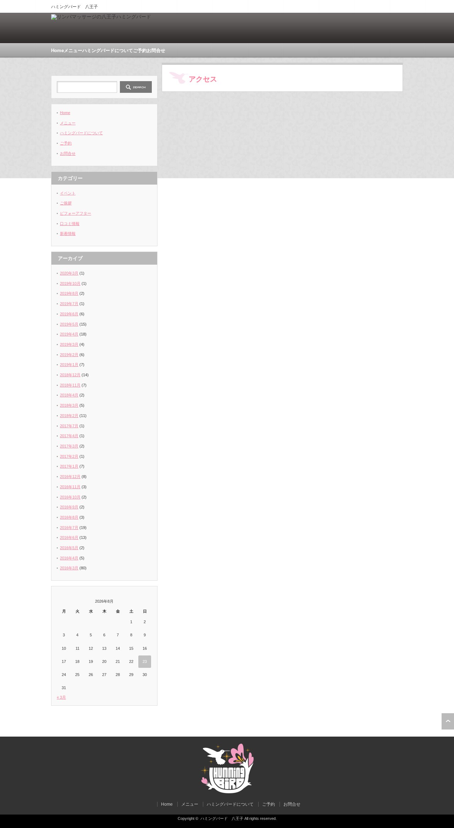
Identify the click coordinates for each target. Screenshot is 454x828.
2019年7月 (69, 304)
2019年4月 (69, 334)
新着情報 (68, 233)
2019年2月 (69, 355)
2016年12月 (70, 476)
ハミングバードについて (107, 50)
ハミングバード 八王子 (221, 818)
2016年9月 (69, 507)
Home (57, 50)
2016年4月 (69, 558)
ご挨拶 (66, 203)
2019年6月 (69, 314)
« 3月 (61, 697)
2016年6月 (69, 537)
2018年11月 (70, 385)
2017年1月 (69, 466)
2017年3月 (69, 446)
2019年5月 (69, 324)
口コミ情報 (69, 223)
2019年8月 (69, 293)
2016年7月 (69, 527)
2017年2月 (69, 456)
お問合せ (156, 50)
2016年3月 (69, 568)
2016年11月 (70, 487)
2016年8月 (69, 517)
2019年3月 (69, 344)
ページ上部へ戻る (448, 721)
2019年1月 (69, 364)
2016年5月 (69, 548)
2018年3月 (69, 405)
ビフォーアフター (75, 213)
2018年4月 (69, 395)
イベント (68, 193)
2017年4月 (69, 436)
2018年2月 (69, 415)
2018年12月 (70, 375)
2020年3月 (69, 273)
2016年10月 (70, 497)
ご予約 (140, 50)
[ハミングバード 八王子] (227, 791)
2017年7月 (69, 426)
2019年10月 (70, 283)
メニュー (73, 50)
